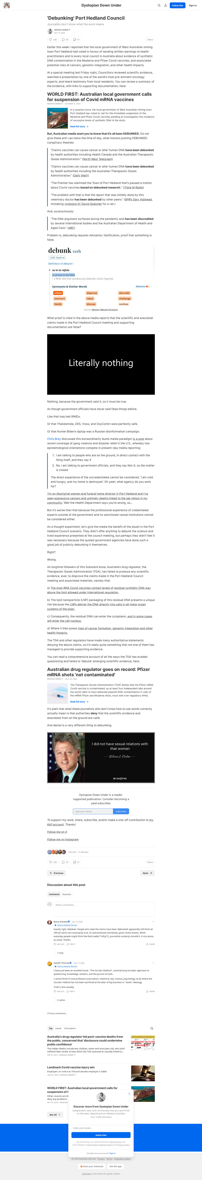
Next (145, 873)
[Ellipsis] (153, 921)
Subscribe (177, 5)
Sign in (193, 5)
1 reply (60, 953)
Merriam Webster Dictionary (105, 309)
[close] (129, 1093)
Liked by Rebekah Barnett (67, 925)
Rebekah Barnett (62, 30)
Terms (109, 1159)
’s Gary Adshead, (141, 199)
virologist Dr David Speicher (83, 204)
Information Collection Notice (100, 1144)
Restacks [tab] (66, 894)
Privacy (101, 1159)
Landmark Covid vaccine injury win (71, 1067)
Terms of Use (115, 1141)
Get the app (116, 1166)
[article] (101, 1048)
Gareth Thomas (61, 962)
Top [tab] (50, 1028)
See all (53, 1114)
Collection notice (122, 1159)
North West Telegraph (97, 159)
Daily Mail (80, 175)
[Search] (159, 5)
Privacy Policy (123, 1144)
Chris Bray (54, 439)
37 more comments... (57, 1013)
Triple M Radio (133, 187)
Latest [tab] (58, 1028)
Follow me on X (57, 832)
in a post (138, 439)
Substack (86, 1173)
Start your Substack (93, 1166)
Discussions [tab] (69, 1028)
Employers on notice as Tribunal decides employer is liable (77, 1071)
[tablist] (60, 894)
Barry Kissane (61, 921)
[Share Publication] (166, 5)
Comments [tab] (54, 894)
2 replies (61, 1000)
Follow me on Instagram (63, 839)
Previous (58, 873)
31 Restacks (83, 852)
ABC (71, 228)
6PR (127, 199)
